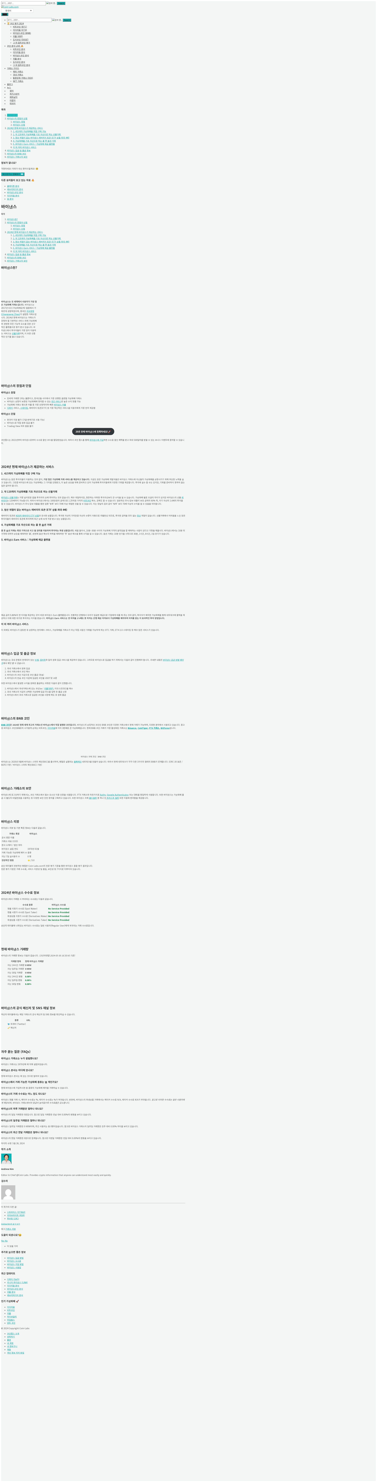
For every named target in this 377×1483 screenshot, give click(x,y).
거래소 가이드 (13, 68)
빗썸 (37, 659)
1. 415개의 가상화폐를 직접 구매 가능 (29, 131)
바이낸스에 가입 (97, 439)
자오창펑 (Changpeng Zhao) (17, 313)
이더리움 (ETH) (20, 29)
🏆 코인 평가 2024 (15, 23)
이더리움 (51, 728)
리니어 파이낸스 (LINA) (17, 1282)
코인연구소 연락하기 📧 (12, 174)
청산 (139, 515)
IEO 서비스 (56, 401)
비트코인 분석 (19, 49)
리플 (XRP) (18, 36)
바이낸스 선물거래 (9, 497)
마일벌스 (11, 1319)
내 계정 (10, 1343)
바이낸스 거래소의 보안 (17, 156)
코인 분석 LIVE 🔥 (15, 45)
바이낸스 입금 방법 (15, 1257)
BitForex (165, 728)
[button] (3, 1240)
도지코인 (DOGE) (20, 39)
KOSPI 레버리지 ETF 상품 (27, 515)
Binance (132, 728)
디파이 (10, 407)
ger (146, 728)
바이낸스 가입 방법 (15, 1264)
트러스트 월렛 (113, 797)
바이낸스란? (12, 115)
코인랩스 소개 (13, 1333)
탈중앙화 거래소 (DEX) (23, 77)
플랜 (9, 1339)
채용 (9, 1349)
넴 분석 (10, 198)
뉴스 (9, 87)
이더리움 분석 (19, 52)
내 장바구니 (12, 1346)
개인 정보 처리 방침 (15, 1352)
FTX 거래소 (154, 728)
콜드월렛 (93, 797)
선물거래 (16, 333)
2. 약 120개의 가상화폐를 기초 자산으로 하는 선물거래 (37, 134)
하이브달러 (12, 1316)
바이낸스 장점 (19, 121)
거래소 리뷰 (11, 1228)
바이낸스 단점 (19, 124)
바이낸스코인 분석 (21, 55)
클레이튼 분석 (13, 186)
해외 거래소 (18, 71)
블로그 (10, 84)
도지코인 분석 (19, 61)
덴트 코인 (11, 1322)
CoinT (141, 728)
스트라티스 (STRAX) (16, 1212)
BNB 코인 (5, 724)
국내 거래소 (18, 74)
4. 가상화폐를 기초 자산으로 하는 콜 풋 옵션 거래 (34, 140)
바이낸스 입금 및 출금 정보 (18, 150)
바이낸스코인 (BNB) (22, 33)
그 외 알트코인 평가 (21, 42)
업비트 (43, 659)
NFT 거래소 (18, 81)
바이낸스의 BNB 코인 (16, 153)
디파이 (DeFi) (13, 1279)
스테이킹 (24, 407)
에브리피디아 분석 (15, 189)
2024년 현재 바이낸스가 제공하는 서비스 (25, 128)
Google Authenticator (118, 794)
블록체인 (78, 761)
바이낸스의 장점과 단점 (17, 118)
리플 (9, 1313)
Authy (103, 794)
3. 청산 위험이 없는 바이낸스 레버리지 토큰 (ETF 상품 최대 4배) (41, 137)
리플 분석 (17, 58)
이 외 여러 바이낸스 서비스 (24, 147)
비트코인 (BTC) (20, 26)
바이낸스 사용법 (14, 1267)
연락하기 (11, 1336)
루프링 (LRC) (13, 1218)
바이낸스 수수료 (14, 1261)
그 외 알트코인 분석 (21, 65)
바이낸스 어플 (60, 404)
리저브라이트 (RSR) (16, 1215)
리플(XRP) (48, 688)
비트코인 (87, 500)
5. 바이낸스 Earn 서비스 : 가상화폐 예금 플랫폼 (34, 144)
